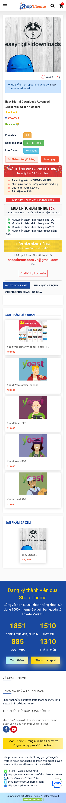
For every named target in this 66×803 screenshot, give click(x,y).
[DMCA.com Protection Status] (33, 799)
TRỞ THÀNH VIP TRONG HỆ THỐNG (33, 169)
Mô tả (16, 285)
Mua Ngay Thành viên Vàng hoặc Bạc (33, 200)
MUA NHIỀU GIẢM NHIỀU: (33, 208)
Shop (53, 84)
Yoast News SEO (16, 461)
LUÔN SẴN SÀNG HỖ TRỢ (33, 244)
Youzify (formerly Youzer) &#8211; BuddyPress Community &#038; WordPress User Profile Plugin (32, 347)
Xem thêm (17, 660)
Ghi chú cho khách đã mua (23, 292)
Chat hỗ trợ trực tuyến (33, 273)
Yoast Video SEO (16, 423)
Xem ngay (31, 150)
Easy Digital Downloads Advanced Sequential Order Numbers (32, 554)
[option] (33, 547)
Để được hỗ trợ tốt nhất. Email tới (33, 255)
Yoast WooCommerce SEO (22, 385)
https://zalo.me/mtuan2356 (23, 778)
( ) (53, 77)
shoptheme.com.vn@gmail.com (33, 260)
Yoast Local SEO (16, 499)
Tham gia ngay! (45, 660)
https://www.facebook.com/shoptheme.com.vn (34, 774)
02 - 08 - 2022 (34, 143)
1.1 (27, 135)
